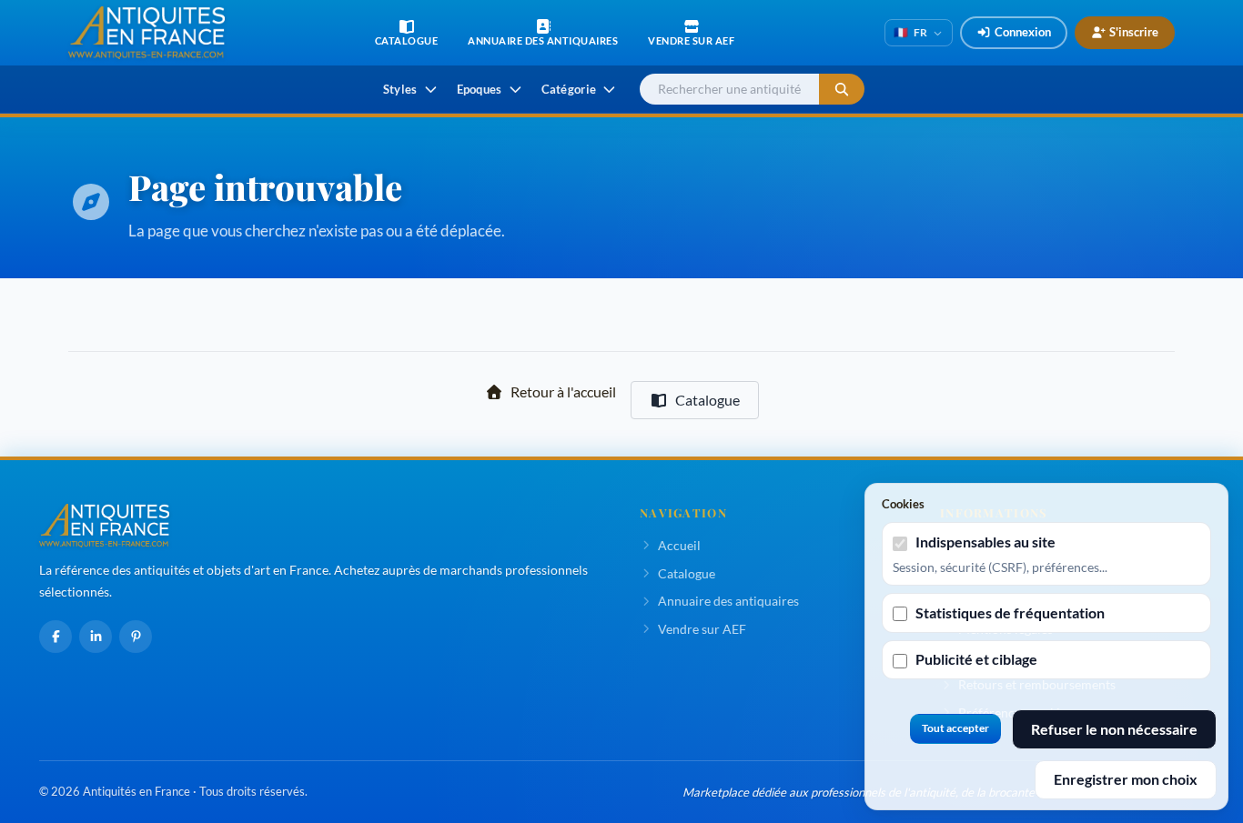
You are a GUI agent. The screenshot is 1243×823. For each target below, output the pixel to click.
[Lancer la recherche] (841, 89)
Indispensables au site (985, 541)
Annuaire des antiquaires (728, 600)
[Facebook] (55, 636)
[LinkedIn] (95, 636)
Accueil (679, 545)
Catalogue (707, 399)
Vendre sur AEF (702, 629)
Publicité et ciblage (976, 658)
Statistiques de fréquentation (1010, 612)
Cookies (903, 504)
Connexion (1023, 32)
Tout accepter (955, 728)
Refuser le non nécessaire (1114, 729)
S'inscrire (1133, 32)
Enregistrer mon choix (1126, 779)
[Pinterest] (135, 636)
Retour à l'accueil (563, 391)
